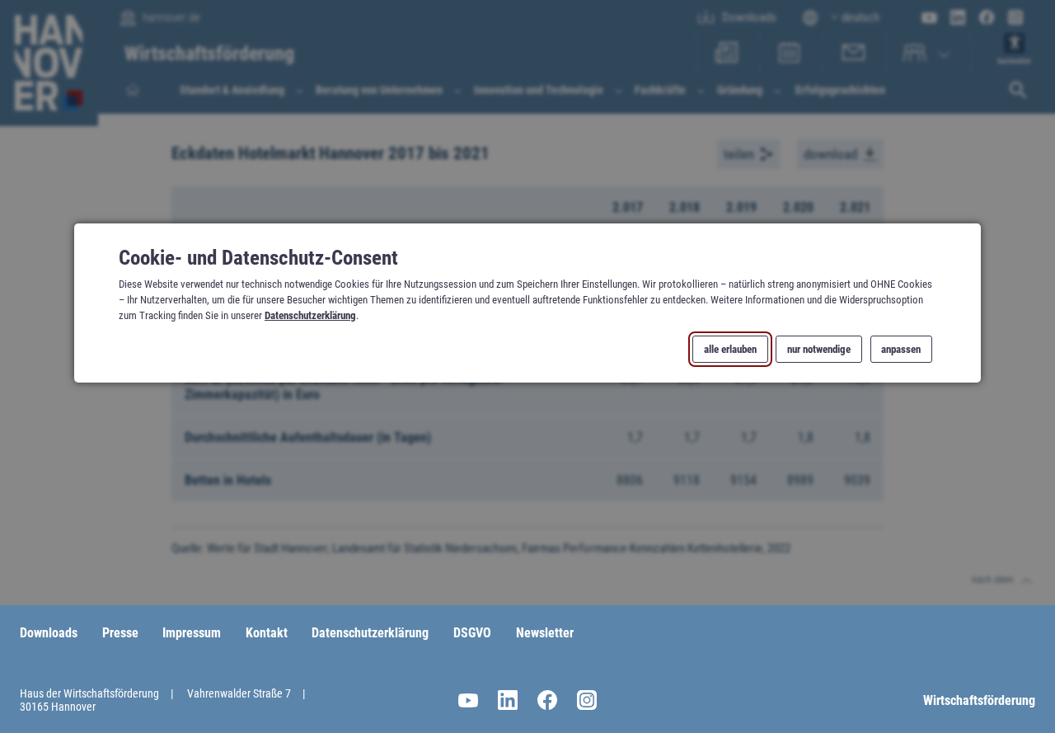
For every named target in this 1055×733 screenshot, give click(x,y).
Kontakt (267, 633)
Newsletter (545, 633)
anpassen (901, 348)
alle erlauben (730, 348)
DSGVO (472, 633)
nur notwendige (819, 348)
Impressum (191, 633)
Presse (120, 633)
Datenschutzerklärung (310, 315)
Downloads (48, 633)
